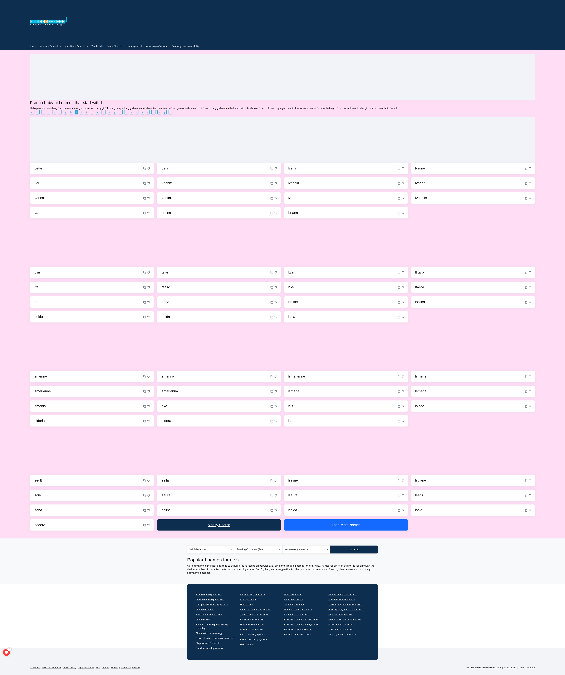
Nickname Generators (50, 46)
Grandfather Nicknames (297, 634)
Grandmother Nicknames (298, 629)
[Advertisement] (203, 21)
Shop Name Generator (252, 594)
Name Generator (527, 667)
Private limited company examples (215, 638)
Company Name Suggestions (212, 604)
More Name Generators (76, 46)
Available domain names (209, 614)
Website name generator (298, 609)
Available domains (294, 604)
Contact (105, 667)
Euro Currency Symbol (252, 634)
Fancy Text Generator (252, 619)
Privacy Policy (69, 667)
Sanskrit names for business (256, 609)
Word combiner (293, 594)
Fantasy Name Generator (342, 634)
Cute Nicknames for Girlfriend (301, 619)
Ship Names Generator (208, 643)
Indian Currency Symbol (253, 639)
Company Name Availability (185, 46)
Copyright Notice (86, 667)
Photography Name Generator (345, 609)
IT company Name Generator (344, 604)
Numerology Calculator (157, 46)
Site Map (115, 667)
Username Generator (252, 624)
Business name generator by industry (212, 626)
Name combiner (205, 609)
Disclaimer (35, 667)
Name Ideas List (115, 46)
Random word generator (210, 648)
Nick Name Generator (296, 614)
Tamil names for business (254, 614)
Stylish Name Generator (341, 599)
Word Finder (98, 46)
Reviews (136, 667)
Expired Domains (293, 599)
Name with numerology (209, 633)
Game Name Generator (341, 624)
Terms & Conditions (51, 667)
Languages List (134, 46)
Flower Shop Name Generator (345, 619)
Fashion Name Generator (342, 594)
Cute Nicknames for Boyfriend (301, 624)
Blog (98, 667)
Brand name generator (209, 594)
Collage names (248, 599)
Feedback (126, 667)
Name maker (203, 619)
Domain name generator (210, 599)
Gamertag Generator (252, 629)
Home (33, 46)
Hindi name (246, 604)
